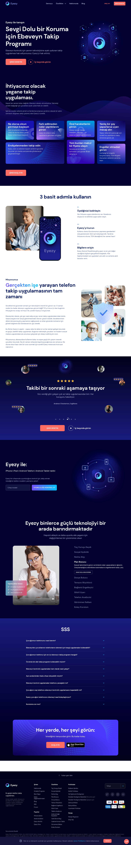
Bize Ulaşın (37, 794)
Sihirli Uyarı (54, 808)
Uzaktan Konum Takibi (58, 821)
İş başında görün (42, 62)
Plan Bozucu (55, 797)
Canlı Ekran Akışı (56, 819)
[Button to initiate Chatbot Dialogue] (126, 841)
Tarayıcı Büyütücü (56, 803)
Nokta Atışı (54, 794)
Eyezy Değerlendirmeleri (39, 797)
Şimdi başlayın (16, 173)
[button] (65, 640)
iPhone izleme (38, 816)
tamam (107, 841)
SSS (35, 804)
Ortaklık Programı (39, 791)
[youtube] (123, 794)
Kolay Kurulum (55, 827)
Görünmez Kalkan (56, 824)
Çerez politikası (73, 803)
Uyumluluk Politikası (74, 808)
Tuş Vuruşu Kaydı (56, 788)
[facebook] (112, 794)
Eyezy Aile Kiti (38, 821)
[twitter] (107, 794)
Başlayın (55, 745)
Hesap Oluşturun (73, 817)
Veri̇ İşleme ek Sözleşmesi (76, 794)
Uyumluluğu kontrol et (44, 487)
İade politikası (72, 805)
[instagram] (118, 794)
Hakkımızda (37, 788)
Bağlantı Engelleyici (57, 805)
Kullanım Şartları (73, 788)
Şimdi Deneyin (16, 62)
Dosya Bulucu (55, 800)
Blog (35, 801)
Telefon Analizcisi (56, 811)
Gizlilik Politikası (73, 791)
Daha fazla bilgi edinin (83, 572)
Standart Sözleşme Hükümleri (81, 797)
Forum (36, 807)
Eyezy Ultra (37, 824)
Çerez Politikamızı (79, 841)
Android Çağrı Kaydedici (55, 815)
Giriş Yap (107, 3)
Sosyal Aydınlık (55, 791)
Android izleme (38, 819)
